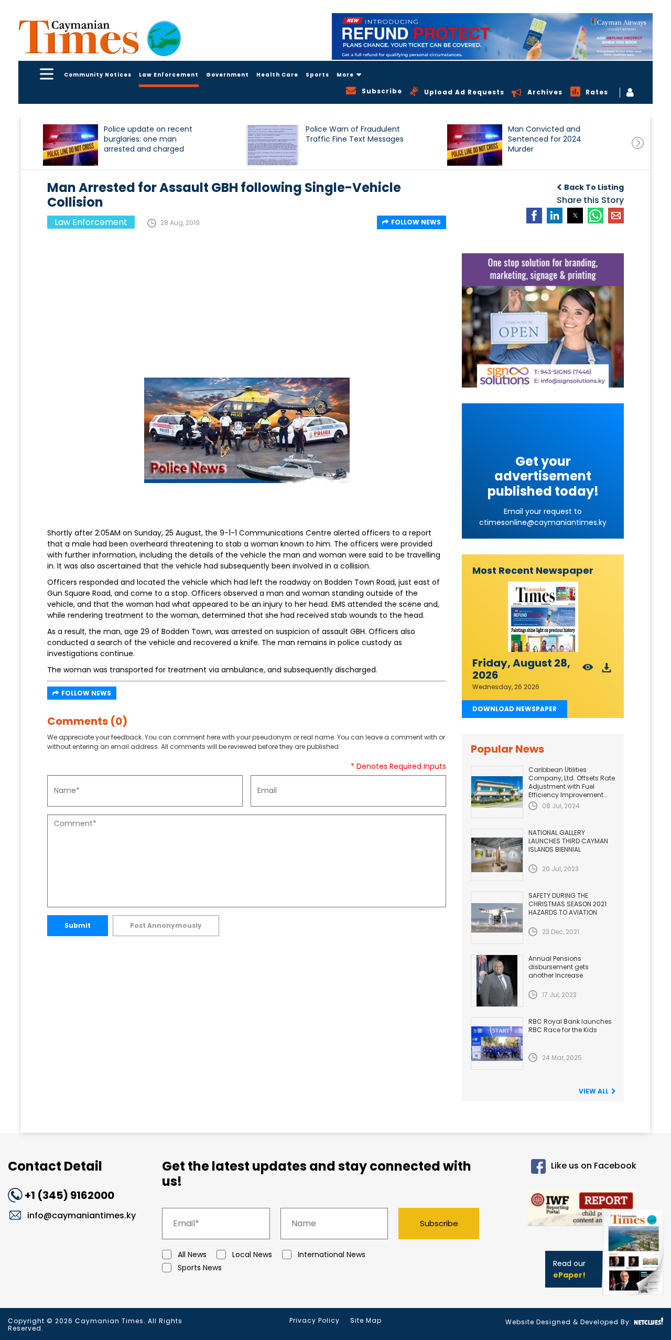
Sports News (200, 1267)
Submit (77, 925)
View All (594, 1091)
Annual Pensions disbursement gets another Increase (558, 967)
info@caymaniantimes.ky (81, 1215)
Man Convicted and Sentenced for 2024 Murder (544, 139)
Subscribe (439, 1223)
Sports (317, 75)
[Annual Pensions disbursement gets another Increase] (497, 980)
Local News (252, 1254)
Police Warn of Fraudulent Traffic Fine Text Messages (355, 134)
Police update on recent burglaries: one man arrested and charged (148, 139)
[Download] (606, 670)
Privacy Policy (314, 1320)
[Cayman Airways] (492, 36)
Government (227, 75)
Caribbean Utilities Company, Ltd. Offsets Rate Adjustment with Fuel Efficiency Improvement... (571, 782)
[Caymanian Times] (99, 37)
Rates (597, 92)
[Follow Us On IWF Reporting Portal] (566, 1209)
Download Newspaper (514, 708)
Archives (544, 92)
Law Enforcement (169, 75)
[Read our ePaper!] (634, 1298)
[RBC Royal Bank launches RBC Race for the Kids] (497, 1043)
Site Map (366, 1320)
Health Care (277, 75)
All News (192, 1254)
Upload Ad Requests (464, 92)
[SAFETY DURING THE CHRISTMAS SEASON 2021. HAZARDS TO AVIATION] (497, 918)
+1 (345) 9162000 (69, 1195)
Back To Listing (594, 187)
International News (331, 1254)
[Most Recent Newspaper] (542, 617)
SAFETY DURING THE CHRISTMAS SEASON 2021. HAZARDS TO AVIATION (568, 904)
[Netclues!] (648, 1321)
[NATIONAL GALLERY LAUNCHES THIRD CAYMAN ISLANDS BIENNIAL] (497, 855)
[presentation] (638, 143)
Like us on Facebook (593, 1166)
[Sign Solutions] (543, 320)
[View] (587, 670)
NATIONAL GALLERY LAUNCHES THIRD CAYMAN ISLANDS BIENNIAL (568, 841)
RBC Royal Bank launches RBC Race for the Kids (570, 1025)
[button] (70, 145)
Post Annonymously (166, 925)
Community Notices (98, 75)
